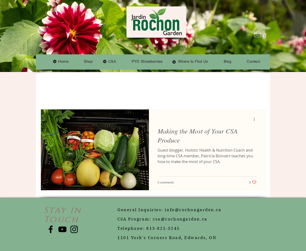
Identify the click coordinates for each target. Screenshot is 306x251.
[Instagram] (74, 229)
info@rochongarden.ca (193, 209)
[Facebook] (51, 229)
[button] (112, 61)
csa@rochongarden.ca (180, 219)
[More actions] (256, 119)
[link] (262, 34)
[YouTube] (62, 229)
